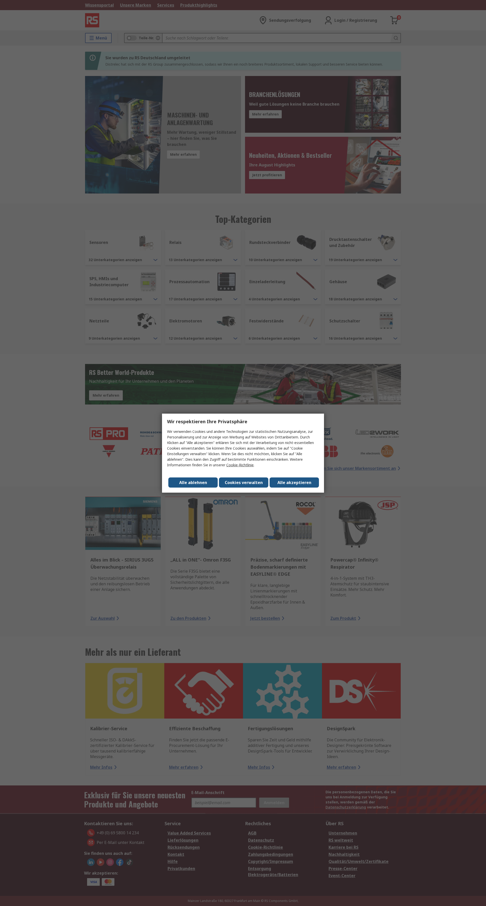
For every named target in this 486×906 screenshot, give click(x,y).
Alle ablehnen (193, 482)
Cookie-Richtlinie (240, 464)
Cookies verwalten (244, 482)
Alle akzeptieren (294, 482)
